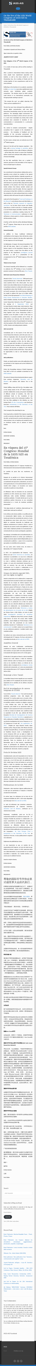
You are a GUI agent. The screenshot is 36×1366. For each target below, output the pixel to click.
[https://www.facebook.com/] (15, 1361)
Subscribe (7, 1217)
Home (5, 25)
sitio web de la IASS (23, 639)
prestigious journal (26, 252)
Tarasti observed (17, 278)
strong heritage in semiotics (19, 148)
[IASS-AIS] (18, 3)
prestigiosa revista (27, 665)
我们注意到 (26, 896)
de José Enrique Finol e (22, 831)
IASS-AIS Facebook (10, 1333)
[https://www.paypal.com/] (21, 1361)
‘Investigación (12, 614)
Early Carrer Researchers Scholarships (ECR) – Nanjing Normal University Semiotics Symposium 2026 (18, 1275)
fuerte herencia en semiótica (21, 554)
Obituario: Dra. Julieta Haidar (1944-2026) (15, 1253)
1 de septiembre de (26, 723)
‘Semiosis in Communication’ (12, 214)
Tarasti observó (15, 694)
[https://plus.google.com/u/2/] (18, 1361)
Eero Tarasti (28, 271)
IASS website (12, 226)
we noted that (12, 89)
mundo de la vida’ (22, 610)
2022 (5, 725)
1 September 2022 (22, 304)
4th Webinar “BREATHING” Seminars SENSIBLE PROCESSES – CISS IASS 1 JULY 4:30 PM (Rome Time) (18, 1289)
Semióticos (21, 717)
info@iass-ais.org (18, 1351)
